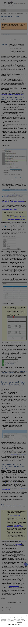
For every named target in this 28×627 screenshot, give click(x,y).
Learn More (19, 621)
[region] (14, 620)
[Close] (26, 615)
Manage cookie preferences (14, 624)
